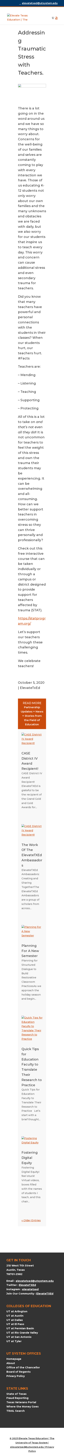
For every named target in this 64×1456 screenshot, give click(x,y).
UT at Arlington (16, 1311)
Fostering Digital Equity (30, 1158)
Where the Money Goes (22, 1406)
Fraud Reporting (17, 1398)
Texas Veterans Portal (21, 1402)
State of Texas (16, 1393)
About (10, 1363)
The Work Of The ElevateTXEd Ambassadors (32, 855)
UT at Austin (14, 1315)
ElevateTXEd (27, 1285)
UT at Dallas (14, 1320)
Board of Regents (18, 1371)
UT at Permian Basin (20, 1328)
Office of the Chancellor (23, 1367)
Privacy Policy (15, 1376)
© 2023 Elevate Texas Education (29, 1438)
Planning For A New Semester (30, 951)
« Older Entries (31, 1220)
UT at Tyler (14, 1341)
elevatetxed (30, 1289)
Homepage (13, 1359)
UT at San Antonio (18, 1337)
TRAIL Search (15, 1410)
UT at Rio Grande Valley (22, 1332)
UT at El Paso (15, 1324)
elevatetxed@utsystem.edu (35, 1281)
